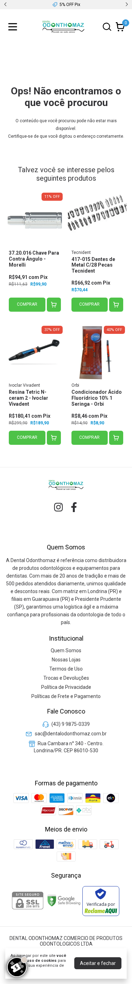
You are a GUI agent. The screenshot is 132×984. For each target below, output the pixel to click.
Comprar (27, 304)
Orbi (75, 385)
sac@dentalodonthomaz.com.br (71, 733)
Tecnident (81, 252)
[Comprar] (54, 305)
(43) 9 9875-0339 (70, 724)
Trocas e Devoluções (66, 678)
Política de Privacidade (66, 687)
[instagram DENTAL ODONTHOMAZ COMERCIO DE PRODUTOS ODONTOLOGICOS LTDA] (58, 507)
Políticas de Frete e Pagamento (66, 696)
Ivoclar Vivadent (24, 385)
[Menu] (14, 27)
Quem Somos (66, 650)
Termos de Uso (66, 669)
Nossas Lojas (66, 659)
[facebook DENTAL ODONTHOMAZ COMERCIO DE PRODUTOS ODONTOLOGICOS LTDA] (74, 507)
